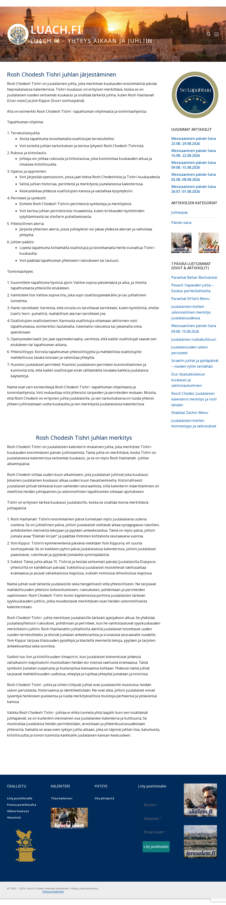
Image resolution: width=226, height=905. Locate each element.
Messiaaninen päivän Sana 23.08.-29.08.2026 (193, 141)
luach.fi (55, 29)
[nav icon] (216, 34)
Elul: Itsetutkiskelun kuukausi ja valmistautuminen (188, 380)
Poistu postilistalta (21, 805)
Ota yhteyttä (104, 798)
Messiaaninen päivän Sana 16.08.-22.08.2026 (193, 153)
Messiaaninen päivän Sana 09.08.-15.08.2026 (193, 165)
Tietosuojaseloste (53, 891)
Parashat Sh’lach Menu (190, 298)
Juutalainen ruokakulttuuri (193, 339)
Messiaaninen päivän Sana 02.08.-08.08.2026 (193, 177)
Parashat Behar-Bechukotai (194, 277)
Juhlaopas (179, 212)
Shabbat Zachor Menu (189, 412)
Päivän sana (181, 222)
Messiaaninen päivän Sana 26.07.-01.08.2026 (193, 189)
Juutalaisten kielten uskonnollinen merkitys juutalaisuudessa (191, 312)
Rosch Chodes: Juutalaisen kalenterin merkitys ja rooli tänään (194, 399)
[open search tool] (209, 34)
